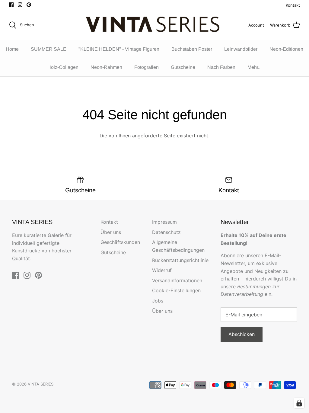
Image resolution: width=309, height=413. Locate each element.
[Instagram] (20, 4)
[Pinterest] (29, 4)
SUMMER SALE (48, 49)
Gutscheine (183, 67)
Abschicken (241, 334)
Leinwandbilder (240, 49)
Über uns (110, 232)
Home (12, 49)
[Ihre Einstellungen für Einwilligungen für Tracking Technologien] (299, 403)
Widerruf (162, 270)
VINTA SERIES (40, 384)
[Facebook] (11, 4)
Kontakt (293, 5)
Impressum (164, 222)
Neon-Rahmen (106, 67)
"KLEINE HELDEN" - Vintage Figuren (118, 49)
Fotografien (146, 67)
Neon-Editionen (286, 49)
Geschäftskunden (120, 242)
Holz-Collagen (62, 67)
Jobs (157, 301)
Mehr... (254, 67)
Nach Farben (221, 67)
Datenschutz (166, 232)
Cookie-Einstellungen (176, 290)
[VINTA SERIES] (154, 25)
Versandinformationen (177, 280)
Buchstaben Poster (191, 49)
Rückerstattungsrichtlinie (180, 260)
